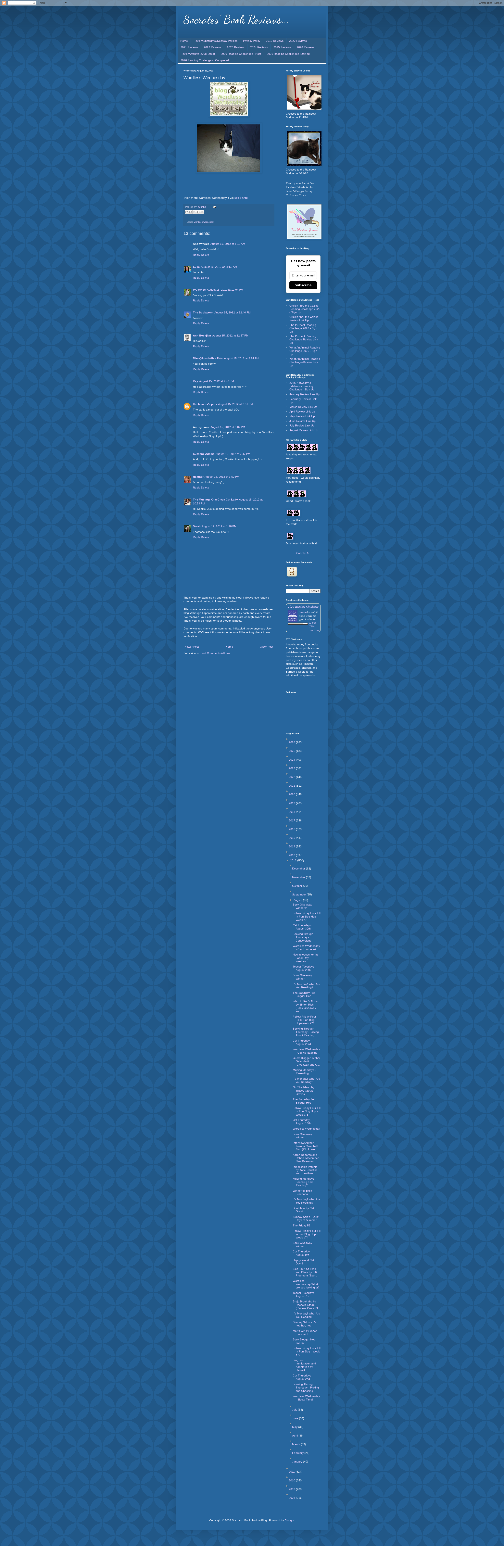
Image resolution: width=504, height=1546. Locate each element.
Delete (205, 254)
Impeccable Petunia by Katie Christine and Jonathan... (305, 1170)
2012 (293, 860)
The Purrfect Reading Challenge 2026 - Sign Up (303, 328)
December (299, 868)
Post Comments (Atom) (215, 653)
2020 (292, 794)
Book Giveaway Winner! (302, 977)
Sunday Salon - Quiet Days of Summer (306, 1218)
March (296, 1444)
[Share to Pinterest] (202, 212)
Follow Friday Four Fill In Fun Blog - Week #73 (307, 1351)
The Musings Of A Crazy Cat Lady (215, 499)
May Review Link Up (302, 416)
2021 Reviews (189, 47)
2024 (292, 759)
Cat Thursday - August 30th (302, 927)
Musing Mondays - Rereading (304, 1071)
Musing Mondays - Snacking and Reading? (304, 1182)
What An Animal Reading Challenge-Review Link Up (304, 362)
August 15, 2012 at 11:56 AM (219, 266)
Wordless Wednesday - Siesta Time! (306, 1398)
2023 (292, 768)
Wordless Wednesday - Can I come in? (306, 947)
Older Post (266, 646)
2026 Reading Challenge (303, 606)
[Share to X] (194, 212)
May (295, 1426)
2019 (292, 803)
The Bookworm (203, 312)
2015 (292, 837)
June (295, 1418)
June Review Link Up (302, 421)
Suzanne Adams (203, 453)
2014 (292, 846)
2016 (292, 829)
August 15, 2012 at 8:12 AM (227, 243)
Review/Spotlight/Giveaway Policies (215, 40)
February (298, 1452)
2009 (292, 1489)
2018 (292, 811)
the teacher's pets (205, 404)
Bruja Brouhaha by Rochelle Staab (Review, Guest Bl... (306, 1305)
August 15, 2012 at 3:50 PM (222, 476)
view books (314, 630)
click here (241, 197)
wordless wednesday (204, 222)
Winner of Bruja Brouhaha (302, 1192)
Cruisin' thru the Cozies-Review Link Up (304, 318)
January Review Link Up (304, 394)
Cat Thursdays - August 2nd (303, 1377)
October (297, 885)
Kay (195, 381)
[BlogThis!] (191, 212)
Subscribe (303, 285)
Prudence (199, 289)
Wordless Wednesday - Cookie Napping (306, 1051)
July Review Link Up (301, 425)
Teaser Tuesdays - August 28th (304, 968)
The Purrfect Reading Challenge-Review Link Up (303, 339)
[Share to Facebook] (198, 212)
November (299, 877)
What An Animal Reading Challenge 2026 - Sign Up (304, 351)
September (299, 894)
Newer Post (191, 646)
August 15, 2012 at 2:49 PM (216, 381)
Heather (198, 476)
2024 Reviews (259, 47)
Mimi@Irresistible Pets (208, 358)
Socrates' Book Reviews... (236, 19)
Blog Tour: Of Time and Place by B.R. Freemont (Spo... (305, 1272)
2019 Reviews (275, 40)
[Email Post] (214, 207)
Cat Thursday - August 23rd (302, 1042)
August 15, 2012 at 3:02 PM (227, 427)
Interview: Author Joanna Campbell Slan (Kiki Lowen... (306, 1146)
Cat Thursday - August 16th (302, 1121)
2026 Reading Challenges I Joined (288, 53)
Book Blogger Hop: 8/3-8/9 (304, 1341)
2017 (292, 820)
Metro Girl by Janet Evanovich (305, 1332)
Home (184, 40)
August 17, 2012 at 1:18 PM (219, 526)
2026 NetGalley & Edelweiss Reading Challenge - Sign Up (301, 386)
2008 (292, 1497)
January (297, 1461)
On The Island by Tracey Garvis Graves (303, 1091)
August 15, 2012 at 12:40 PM (232, 312)
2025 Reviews (282, 47)
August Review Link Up (303, 430)
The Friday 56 (301, 1225)
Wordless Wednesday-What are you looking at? (306, 1284)
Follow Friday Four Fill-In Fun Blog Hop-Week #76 (304, 1020)
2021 (292, 785)
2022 (292, 777)
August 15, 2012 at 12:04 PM (225, 289)
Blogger (289, 1520)
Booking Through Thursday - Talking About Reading (306, 1032)
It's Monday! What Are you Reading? (306, 1080)
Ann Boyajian (202, 335)
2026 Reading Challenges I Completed (205, 60)
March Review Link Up (303, 406)
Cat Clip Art (303, 553)
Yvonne (303, 612)
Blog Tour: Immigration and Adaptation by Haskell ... (304, 1365)
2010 (292, 1480)
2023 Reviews (236, 47)
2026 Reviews (305, 47)
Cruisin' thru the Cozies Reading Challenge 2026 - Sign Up (304, 309)
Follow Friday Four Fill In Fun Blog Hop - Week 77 (307, 916)
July (295, 1409)
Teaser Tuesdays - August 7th (304, 1294)
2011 (292, 1471)
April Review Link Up (302, 411)
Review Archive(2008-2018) (198, 53)
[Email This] (187, 212)
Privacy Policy (251, 40)
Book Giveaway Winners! (302, 906)
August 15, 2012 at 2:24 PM (241, 358)
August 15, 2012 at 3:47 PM (233, 453)
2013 (292, 855)
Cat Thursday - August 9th (302, 1253)
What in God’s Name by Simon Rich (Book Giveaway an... (306, 1006)
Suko (196, 266)
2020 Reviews (298, 40)
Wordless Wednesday (306, 1128)
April (295, 1435)
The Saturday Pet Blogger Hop (304, 994)
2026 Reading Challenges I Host (241, 53)
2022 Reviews (212, 47)
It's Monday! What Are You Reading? (306, 985)
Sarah (197, 526)
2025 (292, 751)
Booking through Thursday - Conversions (303, 937)
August (298, 900)
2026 (292, 742)
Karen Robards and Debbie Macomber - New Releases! (307, 1158)
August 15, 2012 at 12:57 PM (230, 335)
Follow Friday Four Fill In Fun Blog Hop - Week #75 (307, 1111)
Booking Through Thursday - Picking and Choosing (306, 1387)
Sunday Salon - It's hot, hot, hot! (304, 1324)
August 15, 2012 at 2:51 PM (235, 404)
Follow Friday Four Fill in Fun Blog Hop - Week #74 (307, 1234)
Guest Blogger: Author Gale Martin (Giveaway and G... (306, 1061)
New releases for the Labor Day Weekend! (306, 958)
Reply (196, 254)
